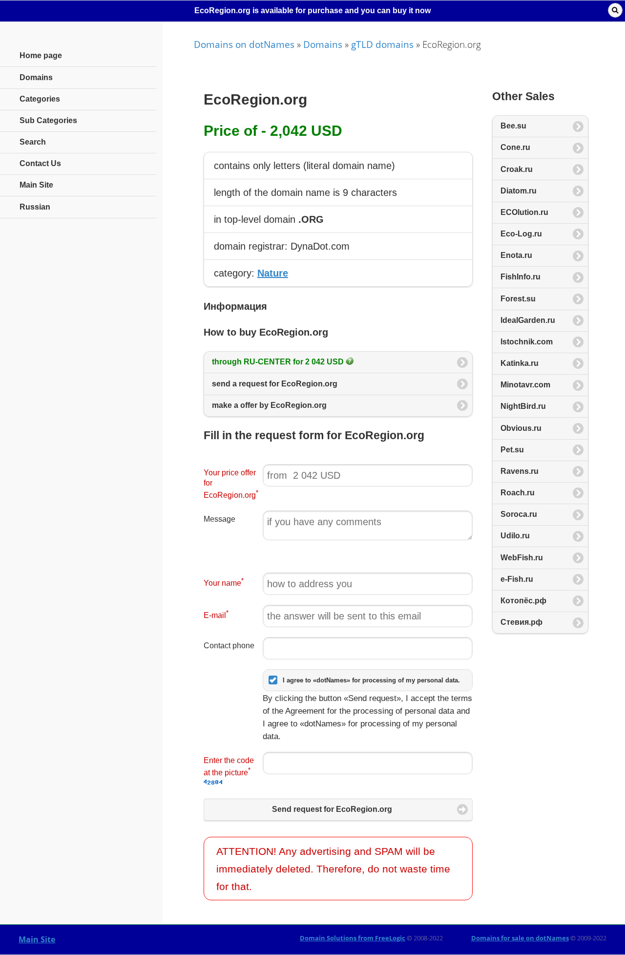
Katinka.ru (519, 363)
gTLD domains (382, 44)
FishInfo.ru (520, 277)
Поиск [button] (615, 10)
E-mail (216, 614)
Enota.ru (516, 255)
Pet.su (512, 450)
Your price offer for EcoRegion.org (230, 483)
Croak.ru (516, 169)
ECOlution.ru (524, 212)
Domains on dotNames (244, 44)
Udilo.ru (515, 535)
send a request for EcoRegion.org (274, 384)
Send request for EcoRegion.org (332, 809)
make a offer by (269, 405)
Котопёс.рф (523, 600)
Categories (40, 99)
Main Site (37, 939)
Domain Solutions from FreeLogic (352, 938)
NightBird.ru (523, 406)
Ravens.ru (519, 471)
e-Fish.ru (516, 579)
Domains (322, 44)
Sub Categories (48, 120)
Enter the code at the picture (229, 766)
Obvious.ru (521, 428)
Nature (272, 273)
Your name (224, 582)
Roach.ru (517, 492)
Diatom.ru (518, 191)
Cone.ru (515, 147)
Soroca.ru (518, 514)
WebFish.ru (521, 557)
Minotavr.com (525, 385)
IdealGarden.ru (527, 320)
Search (33, 142)
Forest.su (518, 299)
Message (219, 519)
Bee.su (513, 126)
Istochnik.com (526, 342)
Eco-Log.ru (521, 234)
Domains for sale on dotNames (520, 938)
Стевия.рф (521, 622)
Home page (41, 55)
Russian (35, 207)
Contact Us (40, 163)
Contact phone (229, 645)
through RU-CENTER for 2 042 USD (279, 362)
